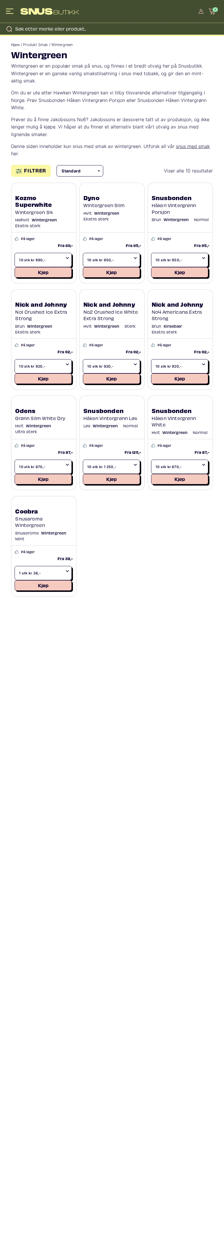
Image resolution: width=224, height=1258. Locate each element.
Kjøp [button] (43, 272)
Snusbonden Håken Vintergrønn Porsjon (81, 100)
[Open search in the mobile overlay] (112, 29)
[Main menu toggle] (10, 11)
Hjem (15, 45)
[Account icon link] (201, 11)
